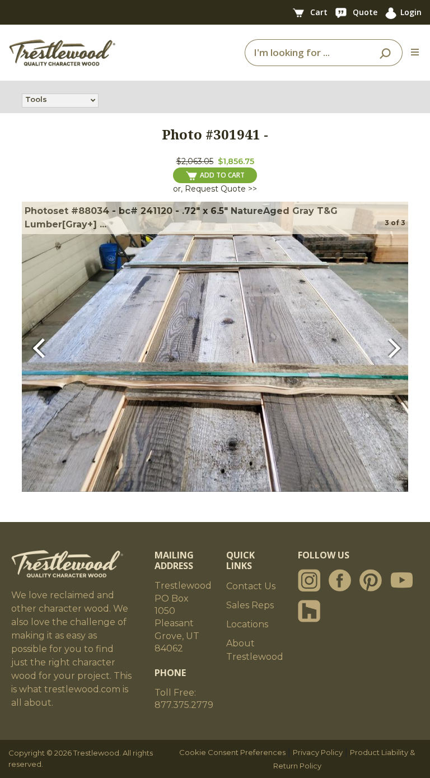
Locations (247, 624)
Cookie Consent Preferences (232, 752)
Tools (36, 99)
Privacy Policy (318, 752)
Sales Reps (250, 605)
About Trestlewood (254, 650)
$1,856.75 (236, 161)
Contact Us (250, 586)
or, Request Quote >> (215, 189)
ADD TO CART (222, 175)
